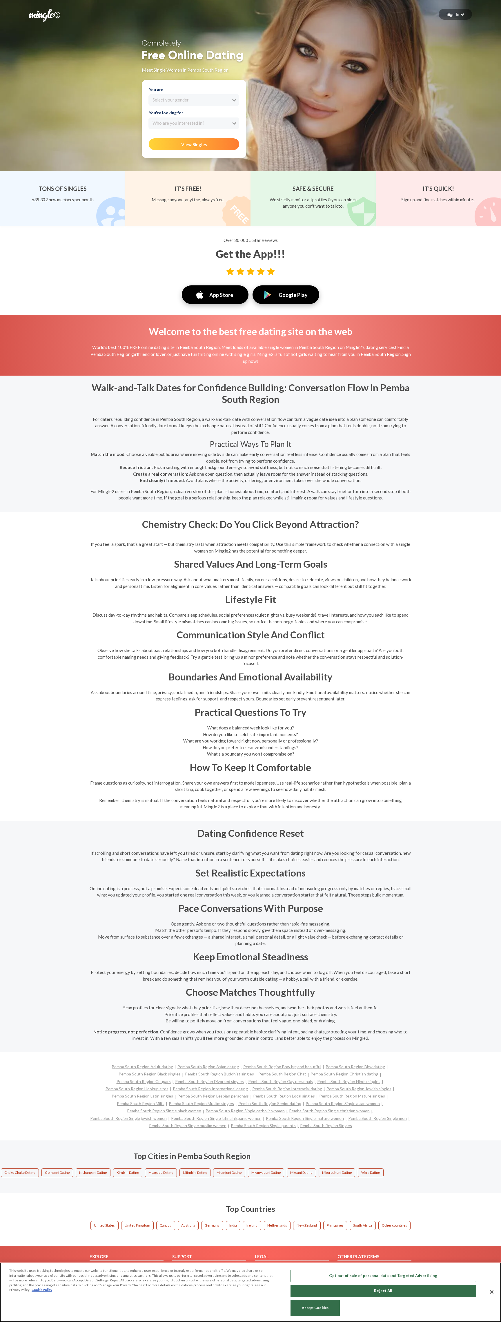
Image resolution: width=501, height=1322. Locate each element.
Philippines (335, 1225)
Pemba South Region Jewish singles (358, 1088)
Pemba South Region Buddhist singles (219, 1073)
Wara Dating (370, 1172)
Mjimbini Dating (195, 1172)
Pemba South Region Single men (377, 1118)
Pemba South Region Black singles (150, 1073)
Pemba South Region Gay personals (280, 1081)
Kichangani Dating (93, 1172)
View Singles (194, 144)
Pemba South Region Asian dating (208, 1066)
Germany (212, 1225)
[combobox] (193, 100)
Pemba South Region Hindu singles (348, 1081)
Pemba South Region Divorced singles (209, 1081)
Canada (165, 1225)
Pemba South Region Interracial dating (287, 1088)
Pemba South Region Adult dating (142, 1066)
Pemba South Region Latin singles (142, 1095)
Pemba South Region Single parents (263, 1125)
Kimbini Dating (128, 1172)
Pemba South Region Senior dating (269, 1103)
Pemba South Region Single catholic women (245, 1110)
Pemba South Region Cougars (144, 1081)
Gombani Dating (57, 1172)
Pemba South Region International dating (210, 1088)
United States (104, 1225)
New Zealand (307, 1225)
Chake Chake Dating (19, 1172)
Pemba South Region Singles (326, 1125)
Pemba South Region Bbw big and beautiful (282, 1066)
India (233, 1225)
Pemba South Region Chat (282, 1073)
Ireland (251, 1225)
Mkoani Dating (301, 1172)
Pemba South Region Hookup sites (137, 1088)
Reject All (383, 1290)
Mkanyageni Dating (266, 1172)
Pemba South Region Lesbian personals (213, 1095)
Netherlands (277, 1225)
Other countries (394, 1225)
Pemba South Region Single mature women (305, 1118)
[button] (455, 14)
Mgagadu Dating (160, 1172)
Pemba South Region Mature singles (352, 1095)
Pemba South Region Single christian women (329, 1110)
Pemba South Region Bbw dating (355, 1066)
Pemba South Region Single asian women (343, 1103)
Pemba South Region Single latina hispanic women (216, 1118)
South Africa (362, 1225)
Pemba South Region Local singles (284, 1095)
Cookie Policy (42, 1290)
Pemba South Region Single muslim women (187, 1125)
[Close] (491, 1291)
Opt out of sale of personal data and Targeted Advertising (383, 1275)
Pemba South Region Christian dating (344, 1073)
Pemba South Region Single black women (164, 1110)
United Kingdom (137, 1225)
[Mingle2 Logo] (44, 14)
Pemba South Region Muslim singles (201, 1103)
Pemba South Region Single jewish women (128, 1118)
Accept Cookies (315, 1308)
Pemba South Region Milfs (140, 1103)
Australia (188, 1225)
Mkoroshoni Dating (337, 1172)
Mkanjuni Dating (229, 1172)
